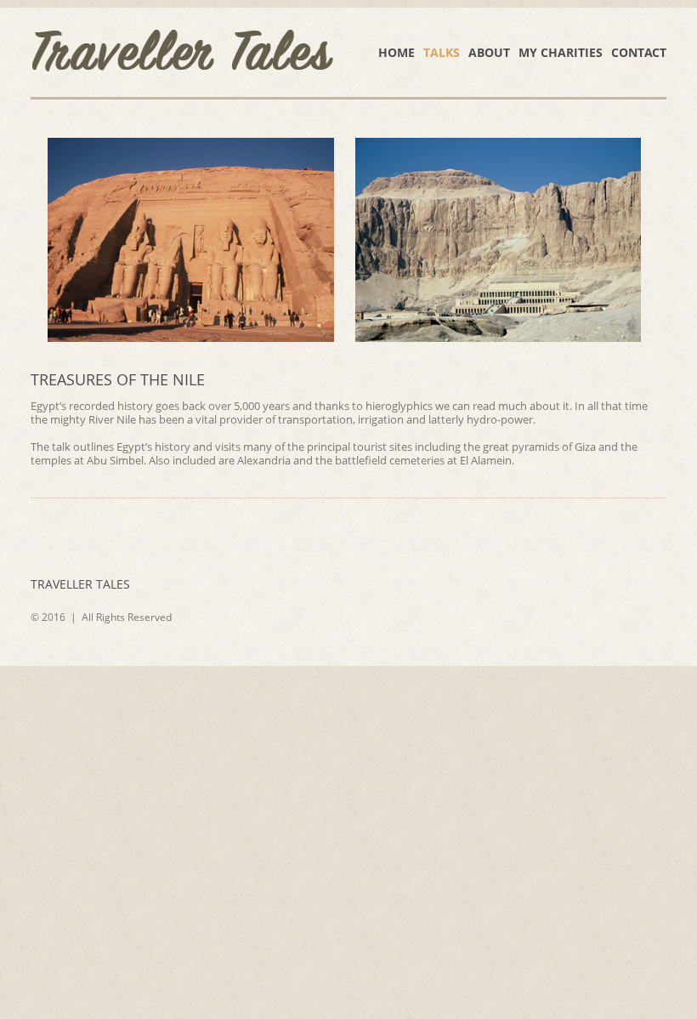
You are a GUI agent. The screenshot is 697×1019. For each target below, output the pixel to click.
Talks (441, 52)
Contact (638, 52)
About (489, 52)
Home (396, 52)
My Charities (560, 52)
